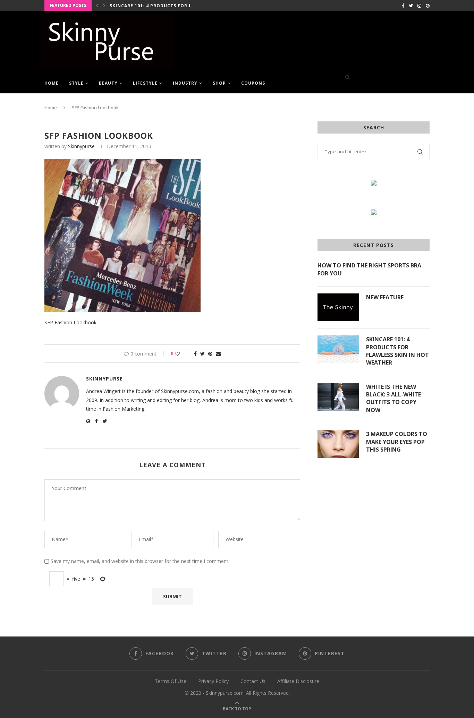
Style (76, 83)
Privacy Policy (213, 681)
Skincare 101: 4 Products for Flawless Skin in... (174, 6)
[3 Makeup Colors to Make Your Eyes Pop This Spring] (338, 444)
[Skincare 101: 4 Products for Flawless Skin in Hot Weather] (338, 349)
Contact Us (252, 681)
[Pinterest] (428, 5)
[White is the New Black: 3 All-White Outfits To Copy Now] (338, 397)
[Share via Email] (218, 353)
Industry (185, 83)
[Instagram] (419, 5)
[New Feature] (338, 307)
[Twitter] (411, 5)
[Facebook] (403, 5)
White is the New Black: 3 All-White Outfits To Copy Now (393, 398)
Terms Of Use (170, 681)
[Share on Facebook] (195, 353)
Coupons (253, 83)
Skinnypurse (81, 146)
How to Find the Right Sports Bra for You (369, 269)
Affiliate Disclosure (298, 681)
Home (51, 83)
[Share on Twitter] (202, 353)
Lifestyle (145, 83)
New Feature (385, 297)
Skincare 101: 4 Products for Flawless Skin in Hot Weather (397, 350)
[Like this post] (182, 353)
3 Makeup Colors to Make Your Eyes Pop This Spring (396, 441)
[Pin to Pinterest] (210, 353)
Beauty (108, 83)
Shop (219, 83)
